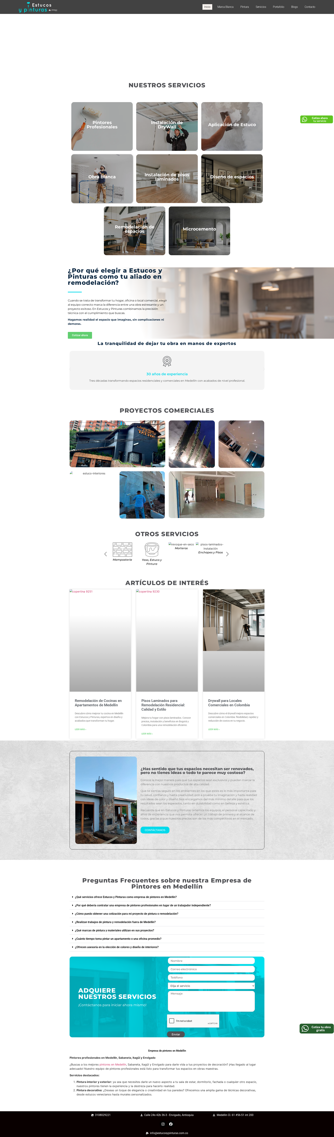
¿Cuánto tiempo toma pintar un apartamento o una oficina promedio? (118, 938)
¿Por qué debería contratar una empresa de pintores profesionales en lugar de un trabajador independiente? (143, 905)
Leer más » (80, 729)
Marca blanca (225, 7)
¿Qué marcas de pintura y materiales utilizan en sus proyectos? (114, 930)
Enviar (176, 1034)
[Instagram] (163, 1124)
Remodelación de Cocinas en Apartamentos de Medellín (98, 703)
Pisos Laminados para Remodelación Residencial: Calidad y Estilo (163, 705)
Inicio (207, 7)
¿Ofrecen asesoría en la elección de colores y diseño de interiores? (117, 947)
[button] (70, 369)
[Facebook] (170, 1124)
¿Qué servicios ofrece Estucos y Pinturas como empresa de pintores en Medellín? (126, 897)
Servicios (261, 7)
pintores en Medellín (113, 1064)
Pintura (244, 7)
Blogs (294, 7)
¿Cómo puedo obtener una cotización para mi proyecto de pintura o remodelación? (126, 913)
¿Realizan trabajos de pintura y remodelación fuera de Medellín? (115, 922)
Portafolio (278, 7)
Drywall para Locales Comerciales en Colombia (229, 703)
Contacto (310, 7)
